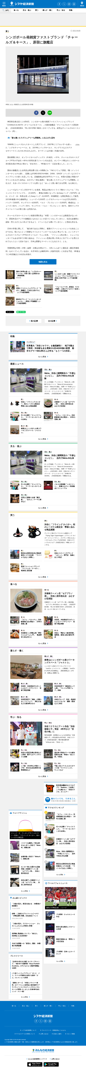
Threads (74, 4)
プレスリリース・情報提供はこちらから (54, 1030)
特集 (70, 10)
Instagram (69, 4)
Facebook (59, 4)
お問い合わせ (44, 1034)
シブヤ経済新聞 (22, 4)
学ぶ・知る (61, 10)
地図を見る (43, 262)
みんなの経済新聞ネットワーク (43, 1050)
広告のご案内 (57, 1034)
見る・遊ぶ (27, 10)
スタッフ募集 (71, 1034)
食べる (16, 10)
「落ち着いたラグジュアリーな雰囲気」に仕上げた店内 (32, 138)
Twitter (64, 4)
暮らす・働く (48, 10)
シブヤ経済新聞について (29, 1030)
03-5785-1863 (34, 128)
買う (37, 10)
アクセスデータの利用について (25, 1034)
